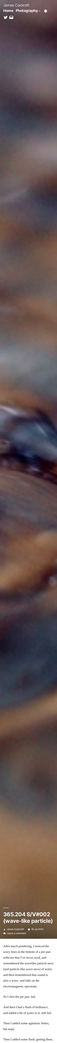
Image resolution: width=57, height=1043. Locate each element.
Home (8, 10)
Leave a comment (16, 933)
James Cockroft (16, 5)
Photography (27, 10)
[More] (45, 11)
